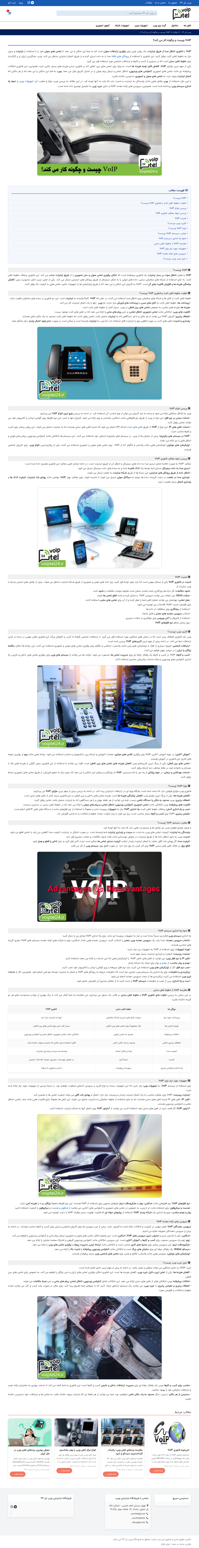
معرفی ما (172, 3)
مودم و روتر (161, 963)
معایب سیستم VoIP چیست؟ (172, 233)
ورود (21, 3)
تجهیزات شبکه (122, 25)
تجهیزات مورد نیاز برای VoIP (173, 248)
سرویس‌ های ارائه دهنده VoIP (171, 253)
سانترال (174, 25)
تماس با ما (160, 3)
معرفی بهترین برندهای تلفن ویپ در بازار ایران (31, 1451)
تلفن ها (187, 25)
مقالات (148, 3)
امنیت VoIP (180, 218)
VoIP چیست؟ (179, 198)
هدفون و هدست (59, 1208)
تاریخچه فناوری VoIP (178, 1450)
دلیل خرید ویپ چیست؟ (174, 258)
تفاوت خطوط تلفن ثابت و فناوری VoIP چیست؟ (163, 203)
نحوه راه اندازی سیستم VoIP (172, 238)
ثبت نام (12, 3)
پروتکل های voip (120, 56)
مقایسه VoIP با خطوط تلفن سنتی (170, 243)
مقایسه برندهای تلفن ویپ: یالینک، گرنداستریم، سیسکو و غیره (125, 1451)
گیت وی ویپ (159, 25)
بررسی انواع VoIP (177, 208)
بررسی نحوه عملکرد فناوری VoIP (171, 213)
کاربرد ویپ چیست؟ (177, 223)
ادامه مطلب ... (157, 1470)
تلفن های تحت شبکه (131, 427)
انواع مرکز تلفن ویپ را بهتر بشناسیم (78, 1450)
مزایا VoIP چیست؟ (177, 228)
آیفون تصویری (103, 25)
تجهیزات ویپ (141, 25)
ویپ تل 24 (185, 3)
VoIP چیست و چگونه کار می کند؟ (155, 32)
